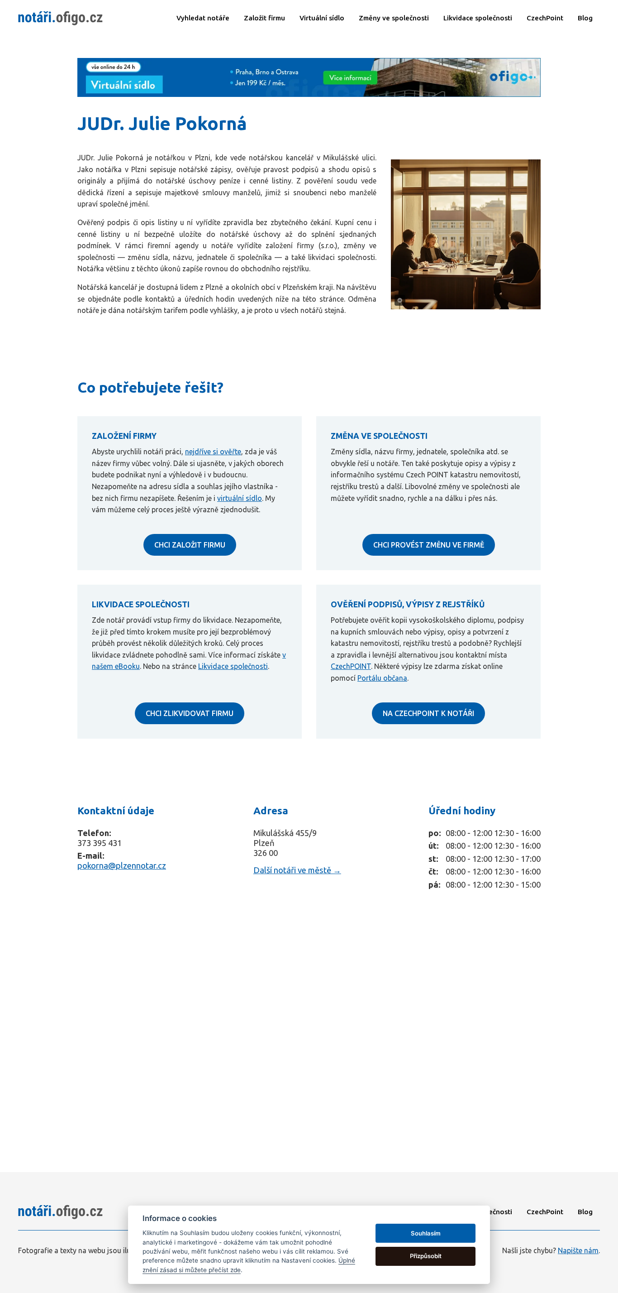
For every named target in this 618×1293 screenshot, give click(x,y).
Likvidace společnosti (233, 666)
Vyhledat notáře (202, 18)
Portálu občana (382, 678)
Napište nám (578, 1250)
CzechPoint (545, 1212)
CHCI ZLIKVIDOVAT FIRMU (189, 713)
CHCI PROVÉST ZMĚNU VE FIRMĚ (428, 545)
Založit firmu (264, 18)
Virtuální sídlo (321, 18)
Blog (585, 18)
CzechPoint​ (545, 18)
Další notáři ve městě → (297, 870)
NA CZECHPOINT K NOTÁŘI (428, 713)
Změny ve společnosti (394, 18)
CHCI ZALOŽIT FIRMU (189, 545)
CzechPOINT (351, 666)
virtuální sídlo (239, 498)
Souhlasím (426, 1233)
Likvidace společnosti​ (477, 18)
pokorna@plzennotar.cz (121, 865)
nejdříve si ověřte (213, 451)
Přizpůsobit (426, 1255)
